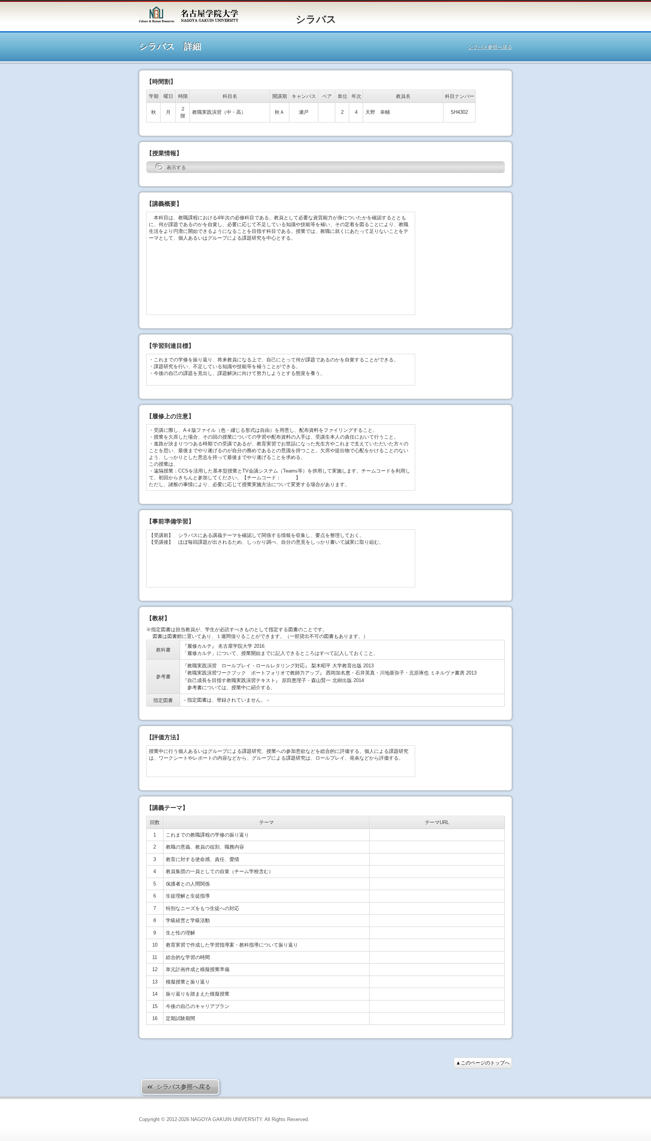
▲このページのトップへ (483, 1063)
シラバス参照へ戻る (490, 47)
